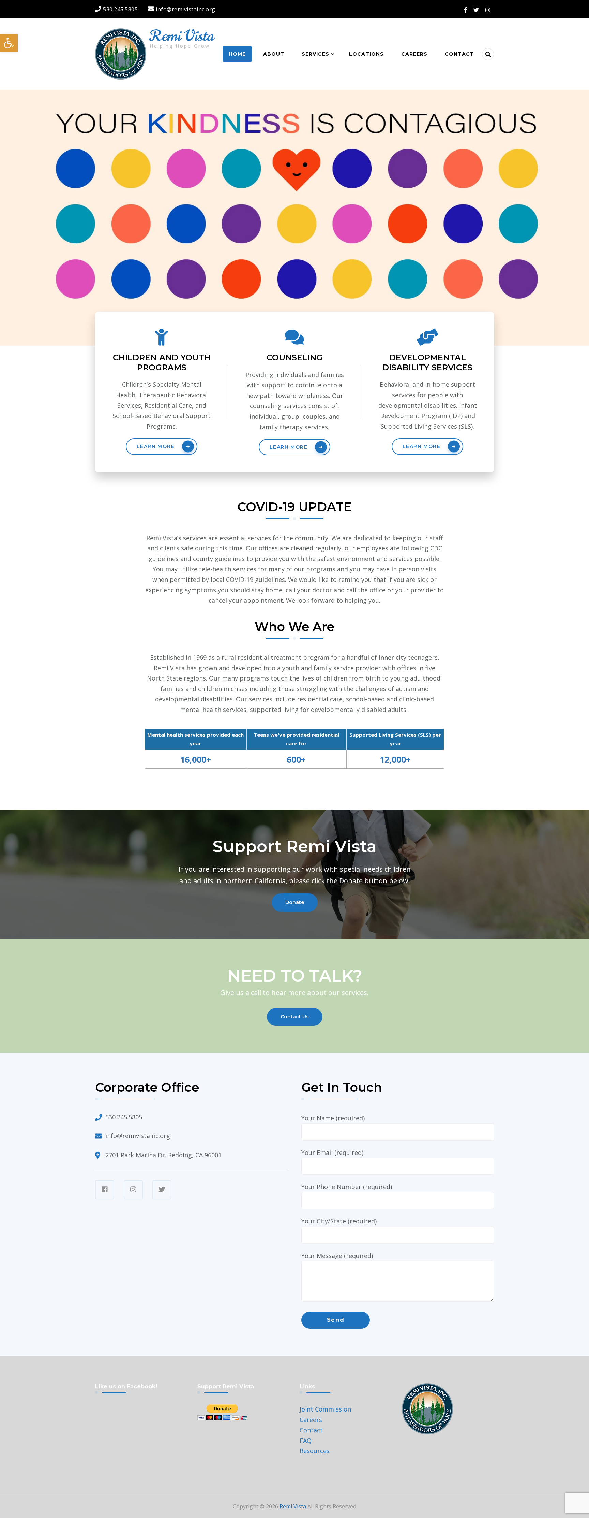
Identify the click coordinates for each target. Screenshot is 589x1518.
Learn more (156, 446)
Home (237, 54)
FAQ (306, 1440)
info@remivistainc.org (137, 1136)
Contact (459, 54)
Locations (366, 54)
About (273, 54)
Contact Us (295, 1017)
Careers (414, 54)
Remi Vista (182, 35)
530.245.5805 (123, 1117)
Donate (294, 902)
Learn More (288, 447)
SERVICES (315, 54)
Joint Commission (325, 1409)
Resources (315, 1451)
